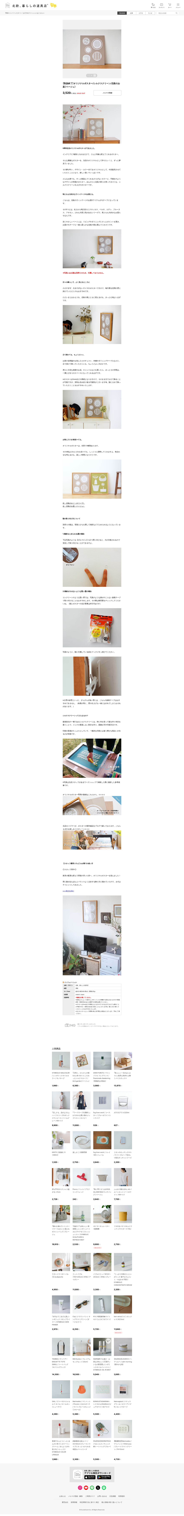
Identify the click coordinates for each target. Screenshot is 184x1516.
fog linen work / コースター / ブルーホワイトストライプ (102, 1115)
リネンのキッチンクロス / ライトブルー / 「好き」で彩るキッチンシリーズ (123, 1155)
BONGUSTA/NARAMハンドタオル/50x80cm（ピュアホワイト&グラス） (102, 1404)
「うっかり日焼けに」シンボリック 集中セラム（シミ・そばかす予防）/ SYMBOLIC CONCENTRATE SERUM (123, 1279)
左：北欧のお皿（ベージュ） (74, 506)
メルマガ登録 (107, 93)
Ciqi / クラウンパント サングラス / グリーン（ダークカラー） (81, 1319)
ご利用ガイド (90, 1496)
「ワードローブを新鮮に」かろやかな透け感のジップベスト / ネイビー (81, 1115)
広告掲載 (112, 1496)
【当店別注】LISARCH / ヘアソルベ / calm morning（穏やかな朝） (123, 1361)
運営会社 (65, 1502)
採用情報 (74, 1502)
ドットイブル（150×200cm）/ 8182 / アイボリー (82, 1277)
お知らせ (62, 1496)
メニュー (178, 7)
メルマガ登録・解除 (75, 1496)
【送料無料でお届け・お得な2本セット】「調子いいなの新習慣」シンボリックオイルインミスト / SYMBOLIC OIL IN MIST (102, 1364)
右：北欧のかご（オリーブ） (74, 503)
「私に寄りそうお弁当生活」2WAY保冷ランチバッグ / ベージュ (102, 1192)
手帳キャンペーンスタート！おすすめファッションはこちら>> (24, 13)
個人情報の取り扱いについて (111, 1502)
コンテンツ (162, 7)
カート (170, 7)
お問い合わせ (102, 1496)
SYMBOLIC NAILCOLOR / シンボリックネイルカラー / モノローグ (61, 1075)
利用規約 (121, 1496)
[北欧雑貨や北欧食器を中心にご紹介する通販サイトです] (29, 5)
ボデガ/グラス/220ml (121, 1112)
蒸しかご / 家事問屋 (80, 1152)
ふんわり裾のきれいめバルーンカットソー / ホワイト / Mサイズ (123, 1192)
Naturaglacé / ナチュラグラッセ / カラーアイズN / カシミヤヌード (122, 1404)
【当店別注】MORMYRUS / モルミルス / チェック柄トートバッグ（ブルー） (102, 1444)
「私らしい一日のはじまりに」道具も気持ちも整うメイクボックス (122, 1075)
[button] (66, 50)
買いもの (153, 7)
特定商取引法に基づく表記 (89, 1502)
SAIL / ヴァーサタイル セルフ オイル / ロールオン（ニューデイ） (61, 1404)
